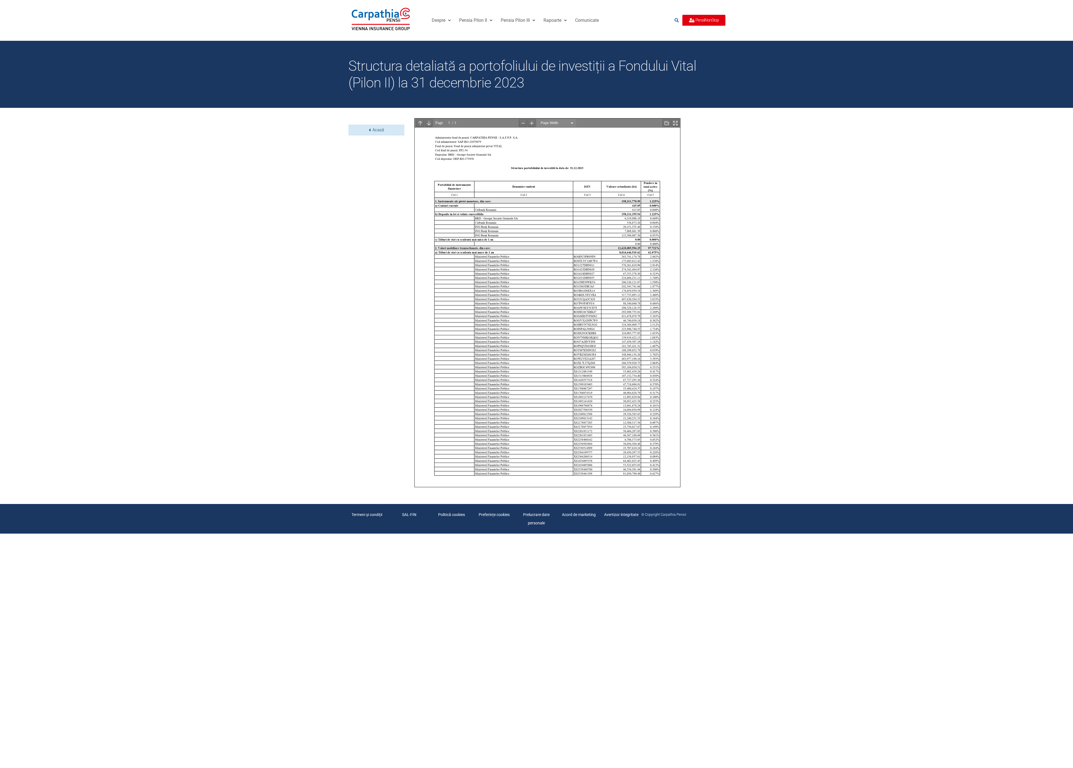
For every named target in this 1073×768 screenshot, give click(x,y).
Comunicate (587, 20)
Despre (438, 20)
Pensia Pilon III (515, 20)
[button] (441, 20)
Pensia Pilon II (473, 20)
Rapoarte (552, 20)
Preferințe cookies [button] (494, 514)
